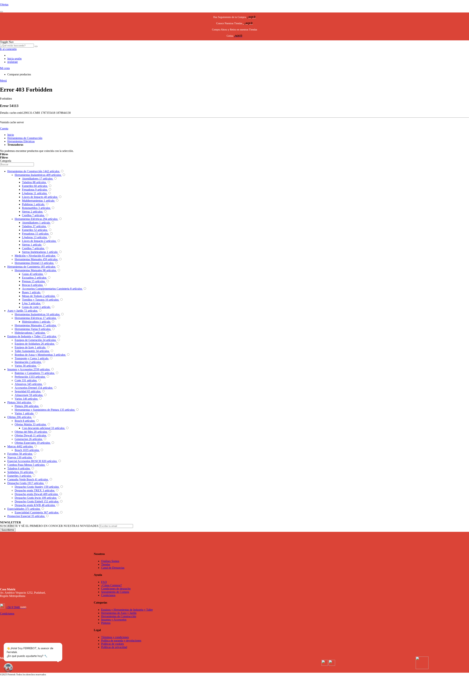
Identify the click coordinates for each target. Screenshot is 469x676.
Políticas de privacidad (114, 647)
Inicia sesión (14, 58)
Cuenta (4, 128)
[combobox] (17, 46)
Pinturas (105, 622)
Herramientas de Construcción (24, 138)
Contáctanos (108, 595)
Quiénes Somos (110, 561)
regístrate (12, 61)
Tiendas (105, 564)
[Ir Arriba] (1, 11)
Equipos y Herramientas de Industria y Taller (127, 609)
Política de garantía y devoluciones (121, 640)
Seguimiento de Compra (115, 591)
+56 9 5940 (16, 607)
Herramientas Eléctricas (21, 141)
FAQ (104, 582)
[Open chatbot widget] (8, 667)
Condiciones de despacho (116, 588)
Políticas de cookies (112, 643)
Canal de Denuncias (112, 567)
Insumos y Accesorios (113, 619)
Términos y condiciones (115, 637)
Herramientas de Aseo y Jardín (118, 613)
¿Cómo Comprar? (111, 585)
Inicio (10, 134)
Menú (3, 80)
